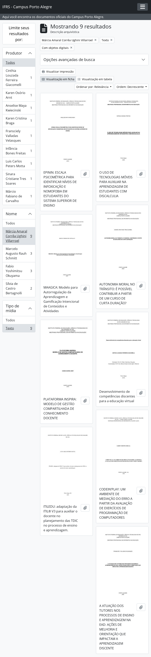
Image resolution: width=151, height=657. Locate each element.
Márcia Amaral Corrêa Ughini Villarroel (19, 236)
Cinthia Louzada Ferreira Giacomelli (19, 77)
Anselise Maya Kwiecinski (19, 107)
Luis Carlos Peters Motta (19, 163)
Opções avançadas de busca (69, 59)
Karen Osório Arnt (19, 95)
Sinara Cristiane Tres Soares (19, 179)
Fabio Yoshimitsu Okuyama (19, 271)
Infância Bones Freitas (19, 150)
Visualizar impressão (59, 71)
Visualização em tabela (96, 79)
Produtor (14, 53)
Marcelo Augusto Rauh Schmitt (19, 253)
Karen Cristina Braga (19, 120)
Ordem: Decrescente (131, 87)
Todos (10, 62)
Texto (19, 329)
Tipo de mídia (12, 308)
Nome (11, 213)
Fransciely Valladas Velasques (19, 136)
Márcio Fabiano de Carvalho (19, 196)
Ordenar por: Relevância (92, 87)
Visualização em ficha (59, 79)
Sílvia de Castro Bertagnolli (19, 288)
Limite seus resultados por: (19, 33)
